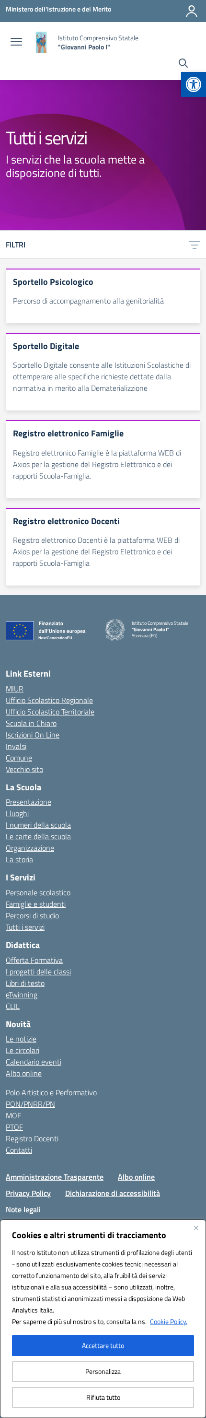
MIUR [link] (14, 688)
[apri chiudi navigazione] (16, 42)
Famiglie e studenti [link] (36, 904)
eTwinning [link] (21, 994)
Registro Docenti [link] (32, 1138)
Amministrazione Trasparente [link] (54, 1177)
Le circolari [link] (22, 1050)
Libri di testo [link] (25, 983)
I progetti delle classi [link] (38, 971)
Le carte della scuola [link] (38, 836)
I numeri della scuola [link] (38, 825)
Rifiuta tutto (103, 1397)
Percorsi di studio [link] (32, 915)
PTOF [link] (14, 1127)
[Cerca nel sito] (183, 64)
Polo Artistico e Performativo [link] (51, 1092)
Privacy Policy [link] (28, 1193)
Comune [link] (19, 757)
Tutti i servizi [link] (25, 927)
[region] (103, 1318)
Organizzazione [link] (30, 848)
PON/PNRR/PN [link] (30, 1104)
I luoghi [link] (17, 813)
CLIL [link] (13, 1006)
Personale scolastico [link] (38, 892)
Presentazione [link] (28, 802)
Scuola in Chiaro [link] (31, 723)
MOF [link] (13, 1115)
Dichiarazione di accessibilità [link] (112, 1193)
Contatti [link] (19, 1150)
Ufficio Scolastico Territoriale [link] (50, 711)
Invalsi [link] (16, 746)
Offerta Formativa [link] (34, 960)
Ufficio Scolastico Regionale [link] (49, 700)
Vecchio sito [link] (24, 769)
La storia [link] (19, 859)
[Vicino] (196, 1227)
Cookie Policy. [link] (168, 1321)
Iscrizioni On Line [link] (32, 734)
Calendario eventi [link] (33, 1061)
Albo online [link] (24, 1073)
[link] (193, 84)
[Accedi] (191, 11)
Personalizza (103, 1371)
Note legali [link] (23, 1209)
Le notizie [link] (21, 1038)
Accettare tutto (103, 1345)
